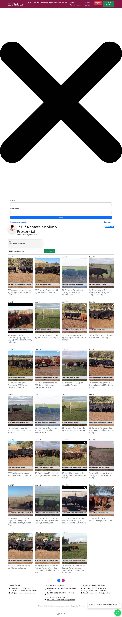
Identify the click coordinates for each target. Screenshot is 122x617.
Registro (98, 3)
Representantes (55, 3)
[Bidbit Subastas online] (58, 614)
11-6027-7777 (60, 597)
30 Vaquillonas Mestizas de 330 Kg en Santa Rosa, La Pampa (101, 475)
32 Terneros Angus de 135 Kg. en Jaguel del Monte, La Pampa (74, 337)
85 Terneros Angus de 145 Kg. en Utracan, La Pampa (46, 336)
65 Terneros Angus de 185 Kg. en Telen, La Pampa (46, 291)
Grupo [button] (64, 3)
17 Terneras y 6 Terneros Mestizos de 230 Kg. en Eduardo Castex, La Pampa (74, 520)
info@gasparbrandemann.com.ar (23, 593)
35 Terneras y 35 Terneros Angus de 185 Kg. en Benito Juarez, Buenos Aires (47, 520)
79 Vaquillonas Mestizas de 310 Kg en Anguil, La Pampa (47, 474)
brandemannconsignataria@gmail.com (61, 600)
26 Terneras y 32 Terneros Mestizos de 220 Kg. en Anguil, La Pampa (100, 292)
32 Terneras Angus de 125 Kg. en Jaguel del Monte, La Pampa (101, 430)
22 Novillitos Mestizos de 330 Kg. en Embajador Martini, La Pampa (46, 385)
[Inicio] (16, 4)
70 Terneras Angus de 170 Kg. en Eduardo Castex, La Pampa (19, 430)
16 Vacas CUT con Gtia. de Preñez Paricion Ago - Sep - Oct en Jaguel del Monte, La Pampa (47, 569)
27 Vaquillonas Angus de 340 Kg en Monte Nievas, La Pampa (74, 475)
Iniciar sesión (87, 4)
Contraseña (14, 209)
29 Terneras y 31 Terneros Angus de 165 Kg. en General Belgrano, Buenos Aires (19, 521)
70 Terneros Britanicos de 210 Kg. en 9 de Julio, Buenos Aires (73, 292)
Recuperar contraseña (18, 222)
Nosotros (44, 3)
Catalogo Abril (109, 226)
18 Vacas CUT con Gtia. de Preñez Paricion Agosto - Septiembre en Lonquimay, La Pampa (74, 569)
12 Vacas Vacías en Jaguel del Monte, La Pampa (19, 566)
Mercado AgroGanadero (75, 4)
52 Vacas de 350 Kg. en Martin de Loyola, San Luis (100, 519)
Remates (36, 3)
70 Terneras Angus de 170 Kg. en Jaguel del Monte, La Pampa (101, 385)
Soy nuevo (108, 222)
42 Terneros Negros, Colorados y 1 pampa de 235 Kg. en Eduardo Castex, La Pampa (20, 338)
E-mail (12, 201)
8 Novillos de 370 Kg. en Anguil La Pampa (72, 383)
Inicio (30, 3)
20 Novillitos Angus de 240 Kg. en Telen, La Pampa (100, 336)
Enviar (61, 217)
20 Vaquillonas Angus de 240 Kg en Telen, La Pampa (19, 474)
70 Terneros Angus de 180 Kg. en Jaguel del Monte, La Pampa (19, 292)
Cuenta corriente (108, 4)
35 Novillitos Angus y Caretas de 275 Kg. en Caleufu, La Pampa (17, 385)
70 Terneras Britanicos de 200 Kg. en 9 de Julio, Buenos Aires (46, 430)
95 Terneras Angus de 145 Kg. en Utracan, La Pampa (73, 429)
